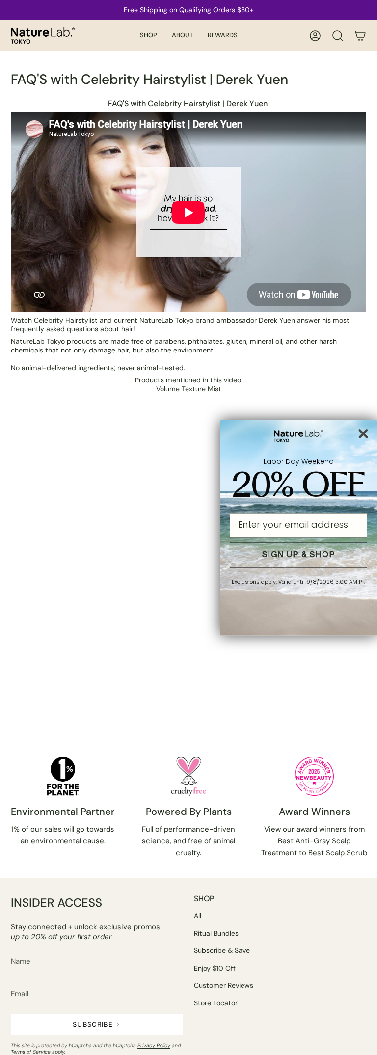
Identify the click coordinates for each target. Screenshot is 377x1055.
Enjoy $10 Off (215, 968)
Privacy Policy (153, 1045)
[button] (148, 36)
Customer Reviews (223, 985)
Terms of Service (31, 1052)
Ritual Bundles (216, 933)
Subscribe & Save (222, 950)
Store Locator (216, 1003)
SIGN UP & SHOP (298, 554)
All (197, 915)
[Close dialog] (363, 433)
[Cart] (360, 35)
